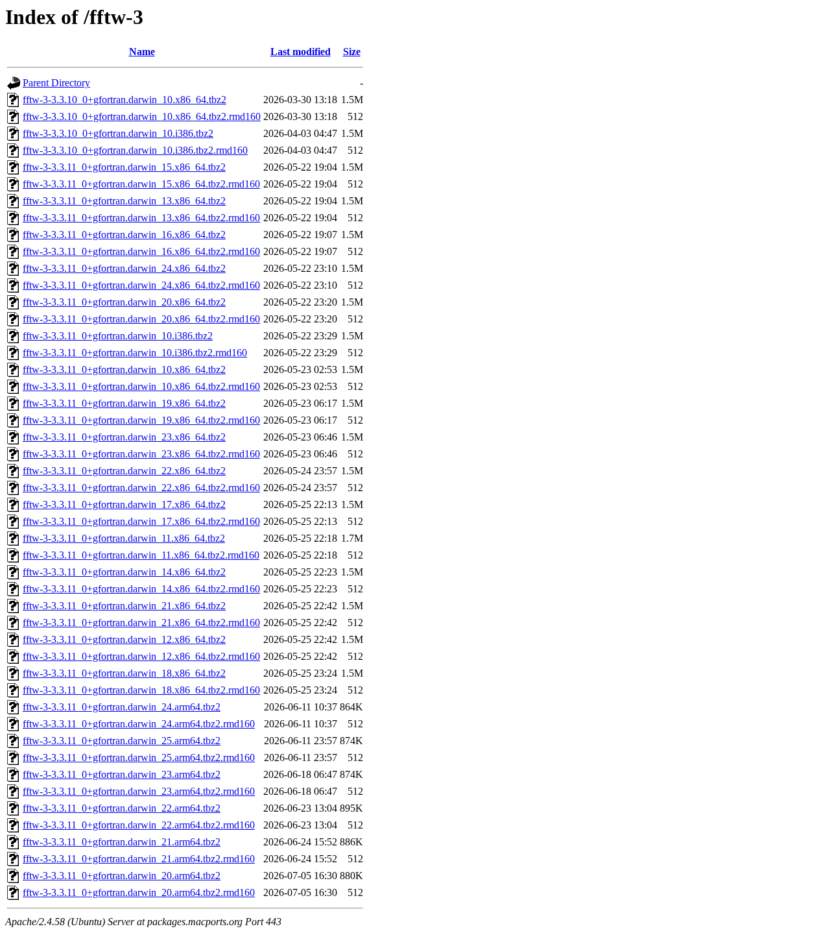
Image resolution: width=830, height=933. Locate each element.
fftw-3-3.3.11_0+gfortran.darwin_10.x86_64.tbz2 (124, 369)
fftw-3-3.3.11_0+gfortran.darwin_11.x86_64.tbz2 (124, 538)
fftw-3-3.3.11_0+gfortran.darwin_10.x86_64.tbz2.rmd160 (141, 386)
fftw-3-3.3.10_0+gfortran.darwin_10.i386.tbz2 (118, 133)
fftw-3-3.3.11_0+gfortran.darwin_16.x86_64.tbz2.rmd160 (141, 251)
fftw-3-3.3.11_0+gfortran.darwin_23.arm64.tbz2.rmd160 (139, 791)
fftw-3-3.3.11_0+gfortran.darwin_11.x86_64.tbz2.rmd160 (141, 555)
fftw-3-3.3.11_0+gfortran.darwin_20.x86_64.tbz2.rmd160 (141, 318)
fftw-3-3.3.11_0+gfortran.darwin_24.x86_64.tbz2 (124, 268)
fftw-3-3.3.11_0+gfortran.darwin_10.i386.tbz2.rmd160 (135, 352)
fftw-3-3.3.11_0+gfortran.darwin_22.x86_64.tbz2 (124, 470)
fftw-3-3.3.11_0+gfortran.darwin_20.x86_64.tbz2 (124, 302)
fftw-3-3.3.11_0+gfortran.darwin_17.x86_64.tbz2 (124, 504)
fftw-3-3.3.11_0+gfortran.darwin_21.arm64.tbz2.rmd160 (139, 858)
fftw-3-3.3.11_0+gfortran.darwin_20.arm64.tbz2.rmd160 (139, 892)
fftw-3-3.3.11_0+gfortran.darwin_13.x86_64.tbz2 (124, 200)
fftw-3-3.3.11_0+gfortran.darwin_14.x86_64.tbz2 (124, 571)
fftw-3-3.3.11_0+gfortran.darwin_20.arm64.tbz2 (121, 875)
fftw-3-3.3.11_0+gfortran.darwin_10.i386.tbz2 (118, 335)
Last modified (300, 51)
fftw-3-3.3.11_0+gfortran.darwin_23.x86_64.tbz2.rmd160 (141, 453)
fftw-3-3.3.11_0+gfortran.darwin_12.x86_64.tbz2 (124, 639)
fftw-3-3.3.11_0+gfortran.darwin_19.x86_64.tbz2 (124, 403)
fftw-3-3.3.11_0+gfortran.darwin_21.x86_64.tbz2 (124, 605)
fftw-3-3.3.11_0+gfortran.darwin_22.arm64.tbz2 (121, 808)
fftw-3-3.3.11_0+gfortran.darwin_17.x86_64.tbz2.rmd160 (141, 521)
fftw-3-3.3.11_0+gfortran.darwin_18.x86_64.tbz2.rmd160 (141, 690)
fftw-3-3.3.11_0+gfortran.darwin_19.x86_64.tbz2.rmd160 (141, 420)
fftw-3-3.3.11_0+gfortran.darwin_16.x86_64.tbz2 (124, 234)
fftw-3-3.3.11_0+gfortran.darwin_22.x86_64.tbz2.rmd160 (141, 487)
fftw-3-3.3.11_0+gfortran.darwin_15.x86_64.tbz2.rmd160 (141, 183)
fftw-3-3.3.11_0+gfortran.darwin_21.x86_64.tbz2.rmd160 (141, 622)
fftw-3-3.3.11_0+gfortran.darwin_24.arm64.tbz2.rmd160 (139, 723)
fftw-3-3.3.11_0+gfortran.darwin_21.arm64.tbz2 (121, 841)
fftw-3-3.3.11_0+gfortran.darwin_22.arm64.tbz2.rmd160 (139, 824)
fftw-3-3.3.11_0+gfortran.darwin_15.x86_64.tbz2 (124, 167)
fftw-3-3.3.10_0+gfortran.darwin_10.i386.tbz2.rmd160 (135, 150)
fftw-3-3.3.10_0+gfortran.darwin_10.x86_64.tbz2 (124, 99)
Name (142, 51)
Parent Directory (56, 82)
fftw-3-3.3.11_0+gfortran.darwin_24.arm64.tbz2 (121, 706)
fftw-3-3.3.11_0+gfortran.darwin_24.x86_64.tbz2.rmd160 (141, 285)
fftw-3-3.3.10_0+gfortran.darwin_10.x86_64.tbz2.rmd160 (142, 116)
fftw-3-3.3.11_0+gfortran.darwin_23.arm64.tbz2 (121, 774)
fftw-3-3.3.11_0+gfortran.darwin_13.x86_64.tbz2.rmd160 (141, 217)
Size (352, 51)
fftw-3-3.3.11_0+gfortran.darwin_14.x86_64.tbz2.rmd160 (141, 588)
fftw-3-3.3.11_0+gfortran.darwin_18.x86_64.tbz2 (124, 673)
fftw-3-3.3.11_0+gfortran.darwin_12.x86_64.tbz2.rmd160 (141, 656)
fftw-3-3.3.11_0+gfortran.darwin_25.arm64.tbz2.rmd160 (139, 757)
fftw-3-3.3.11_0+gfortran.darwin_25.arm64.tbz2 (121, 740)
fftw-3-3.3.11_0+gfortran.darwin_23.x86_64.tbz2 (124, 436)
